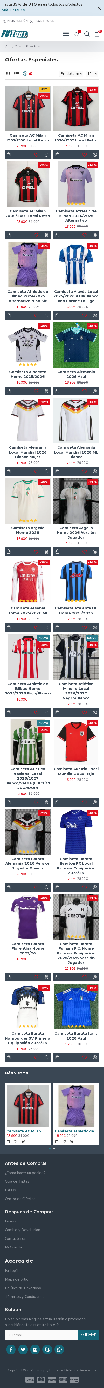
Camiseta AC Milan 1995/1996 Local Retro (27, 137)
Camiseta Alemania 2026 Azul (76, 374)
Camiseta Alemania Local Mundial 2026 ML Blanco (76, 452)
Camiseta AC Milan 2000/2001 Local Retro (27, 213)
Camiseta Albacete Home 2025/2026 (27, 374)
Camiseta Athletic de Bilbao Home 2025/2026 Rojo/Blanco (28, 688)
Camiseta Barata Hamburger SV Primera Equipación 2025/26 (27, 1038)
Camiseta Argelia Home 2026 (28, 530)
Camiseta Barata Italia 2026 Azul (76, 1036)
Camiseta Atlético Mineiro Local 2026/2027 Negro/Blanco (76, 690)
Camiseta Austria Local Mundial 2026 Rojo (76, 771)
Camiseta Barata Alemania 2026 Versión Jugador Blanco (27, 863)
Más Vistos (16, 1073)
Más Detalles (13, 10)
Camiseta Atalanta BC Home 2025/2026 (76, 610)
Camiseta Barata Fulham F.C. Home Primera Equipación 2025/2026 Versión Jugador (76, 953)
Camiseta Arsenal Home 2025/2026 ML (27, 610)
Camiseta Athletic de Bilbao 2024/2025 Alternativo (76, 216)
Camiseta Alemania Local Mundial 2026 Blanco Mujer (28, 452)
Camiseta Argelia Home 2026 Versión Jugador (76, 533)
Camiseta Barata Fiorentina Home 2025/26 (27, 948)
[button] (50, 1148)
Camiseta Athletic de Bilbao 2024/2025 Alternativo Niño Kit (27, 296)
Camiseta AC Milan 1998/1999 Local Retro (76, 137)
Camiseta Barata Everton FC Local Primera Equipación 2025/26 (76, 865)
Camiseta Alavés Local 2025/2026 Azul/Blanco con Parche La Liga (76, 296)
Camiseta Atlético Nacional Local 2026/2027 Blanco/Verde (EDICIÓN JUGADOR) (27, 778)
